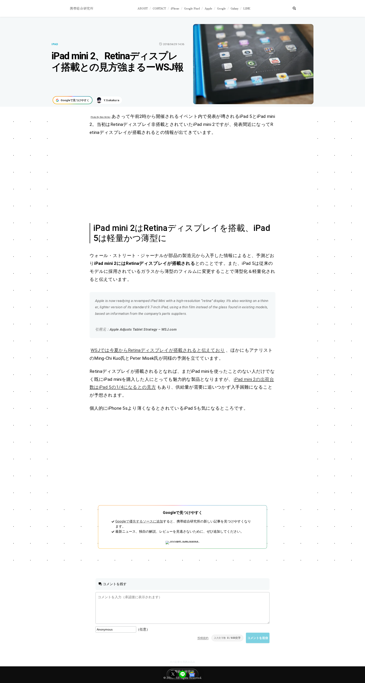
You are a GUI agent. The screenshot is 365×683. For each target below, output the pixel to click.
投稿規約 (202, 638)
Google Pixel (192, 8)
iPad (55, 44)
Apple (208, 8)
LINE (246, 8)
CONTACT (159, 8)
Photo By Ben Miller (100, 117)
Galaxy (234, 8)
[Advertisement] (178, 178)
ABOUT (143, 8)
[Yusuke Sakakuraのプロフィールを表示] (108, 100)
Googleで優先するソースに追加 (139, 521)
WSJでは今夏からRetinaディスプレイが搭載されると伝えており (158, 350)
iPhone (175, 8)
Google (221, 8)
